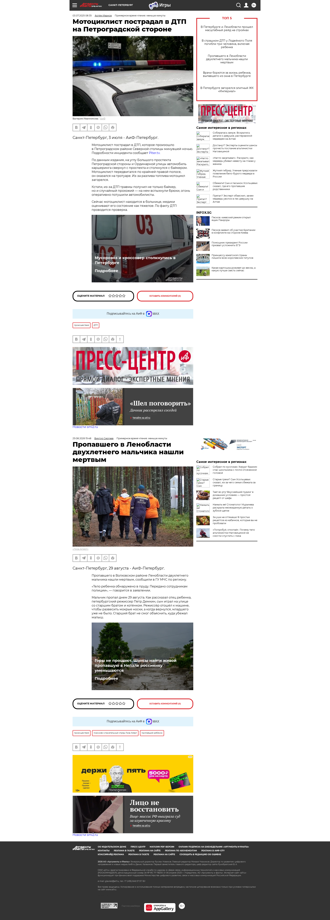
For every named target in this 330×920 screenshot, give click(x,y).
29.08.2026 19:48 (82, 438)
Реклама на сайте (150, 850)
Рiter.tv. (154, 153)
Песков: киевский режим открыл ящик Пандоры (231, 219)
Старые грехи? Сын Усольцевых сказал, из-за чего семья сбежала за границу (234, 482)
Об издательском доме (112, 847)
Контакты (103, 850)
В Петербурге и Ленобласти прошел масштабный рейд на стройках (227, 28)
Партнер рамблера (131, 906)
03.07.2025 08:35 (82, 15)
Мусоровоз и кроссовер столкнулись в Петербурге (135, 260)
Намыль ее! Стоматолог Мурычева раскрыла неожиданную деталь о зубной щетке (233, 507)
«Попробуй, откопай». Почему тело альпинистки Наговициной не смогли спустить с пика (234, 532)
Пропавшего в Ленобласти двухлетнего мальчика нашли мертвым (227, 59)
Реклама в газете (124, 850)
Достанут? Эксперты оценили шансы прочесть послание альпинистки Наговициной (235, 148)
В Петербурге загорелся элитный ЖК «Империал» (227, 89)
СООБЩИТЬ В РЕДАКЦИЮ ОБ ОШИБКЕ (200, 854)
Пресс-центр (138, 847)
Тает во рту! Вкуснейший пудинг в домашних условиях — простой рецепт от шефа (233, 495)
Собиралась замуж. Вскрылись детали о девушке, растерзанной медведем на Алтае (232, 135)
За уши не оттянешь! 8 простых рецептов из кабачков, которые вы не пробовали (235, 520)
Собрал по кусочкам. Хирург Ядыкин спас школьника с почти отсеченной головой (235, 469)
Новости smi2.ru (85, 427)
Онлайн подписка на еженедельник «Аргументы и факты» (214, 847)
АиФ (102, 118)
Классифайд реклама (111, 854)
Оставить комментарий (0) (165, 296)
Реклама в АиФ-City (213, 850)
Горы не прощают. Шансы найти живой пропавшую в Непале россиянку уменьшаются (135, 665)
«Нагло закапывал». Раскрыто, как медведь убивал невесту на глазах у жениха (234, 160)
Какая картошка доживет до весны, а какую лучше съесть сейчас (234, 269)
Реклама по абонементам (181, 850)
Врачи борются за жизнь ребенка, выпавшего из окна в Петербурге (227, 74)
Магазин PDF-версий (162, 847)
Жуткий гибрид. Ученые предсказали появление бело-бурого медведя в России (235, 173)
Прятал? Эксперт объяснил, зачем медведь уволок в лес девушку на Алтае (233, 198)
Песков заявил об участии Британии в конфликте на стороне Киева (233, 231)
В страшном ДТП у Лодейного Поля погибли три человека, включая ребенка (227, 44)
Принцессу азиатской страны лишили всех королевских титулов (232, 256)
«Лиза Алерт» (80, 549)
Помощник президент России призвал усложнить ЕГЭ (229, 244)
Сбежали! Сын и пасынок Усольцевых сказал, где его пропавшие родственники (235, 186)
